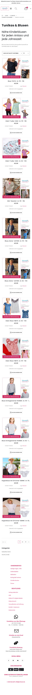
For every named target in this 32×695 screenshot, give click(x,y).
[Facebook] (8, 660)
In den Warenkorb (17, 92)
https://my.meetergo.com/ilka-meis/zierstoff (16, 651)
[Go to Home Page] (2, 15)
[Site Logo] (5, 9)
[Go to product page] (16, 68)
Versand (24, 86)
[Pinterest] (13, 660)
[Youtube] (18, 660)
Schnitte (4, 552)
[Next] (28, 542)
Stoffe (3, 554)
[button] (15, 8)
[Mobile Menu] (11, 8)
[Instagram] (22, 660)
